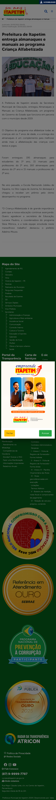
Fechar (10, 433)
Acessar (45, 433)
